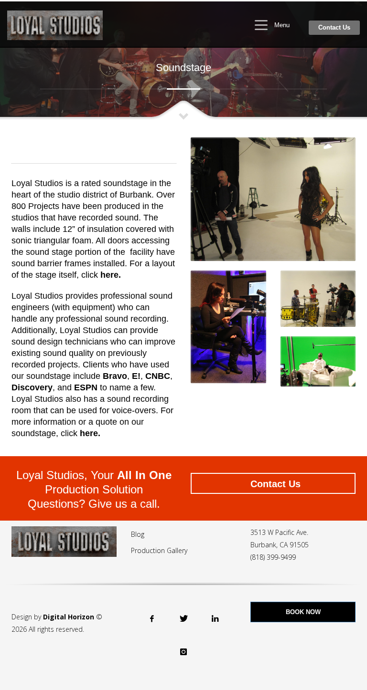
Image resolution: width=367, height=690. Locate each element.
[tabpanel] (183, 60)
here (89, 433)
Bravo (115, 376)
